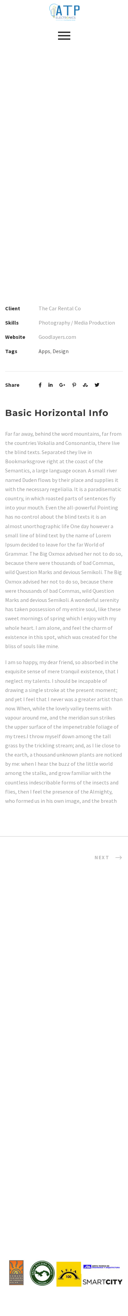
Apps (44, 351)
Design (61, 351)
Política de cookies (66, 1185)
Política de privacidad (66, 1171)
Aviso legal (66, 1157)
